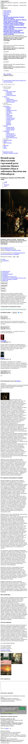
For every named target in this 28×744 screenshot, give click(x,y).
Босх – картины (7, 74)
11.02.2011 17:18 (5, 329)
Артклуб (7, 104)
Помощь (3, 738)
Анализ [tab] (5, 186)
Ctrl (14, 256)
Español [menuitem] (13, 80)
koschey (2, 358)
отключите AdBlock (5, 649)
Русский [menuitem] (5, 80)
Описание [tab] (6, 184)
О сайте (10, 738)
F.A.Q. (6, 738)
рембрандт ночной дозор (17, 386)
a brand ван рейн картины (7, 387)
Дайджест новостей (8, 75)
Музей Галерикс (7, 87)
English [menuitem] (9, 80)
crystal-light (3, 340)
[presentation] (15, 187)
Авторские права (5, 742)
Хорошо (22, 708)
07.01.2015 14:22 (5, 359)
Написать (15, 312)
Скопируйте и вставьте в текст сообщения (11, 724)
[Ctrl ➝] (5, 271)
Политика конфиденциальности (14, 741)
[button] (7, 10)
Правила (13, 740)
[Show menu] (9, 1)
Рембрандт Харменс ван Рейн (13, 250)
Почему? (19, 381)
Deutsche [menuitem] (22, 80)
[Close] (1, 676)
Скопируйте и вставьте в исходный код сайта (12, 720)
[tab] (5, 182)
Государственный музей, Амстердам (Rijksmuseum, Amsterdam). (13, 253)
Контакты (14, 738)
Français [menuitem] (17, 80)
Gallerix (7, 728)
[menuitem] (25, 80)
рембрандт (3, 383)
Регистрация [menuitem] (9, 81)
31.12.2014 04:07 (5, 342)
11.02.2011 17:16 (5, 318)
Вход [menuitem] (4, 81)
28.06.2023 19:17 (5, 373)
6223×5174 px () (10, 249)
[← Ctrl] (5, 260)
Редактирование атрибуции (7, 247)
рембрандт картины (5, 386)
